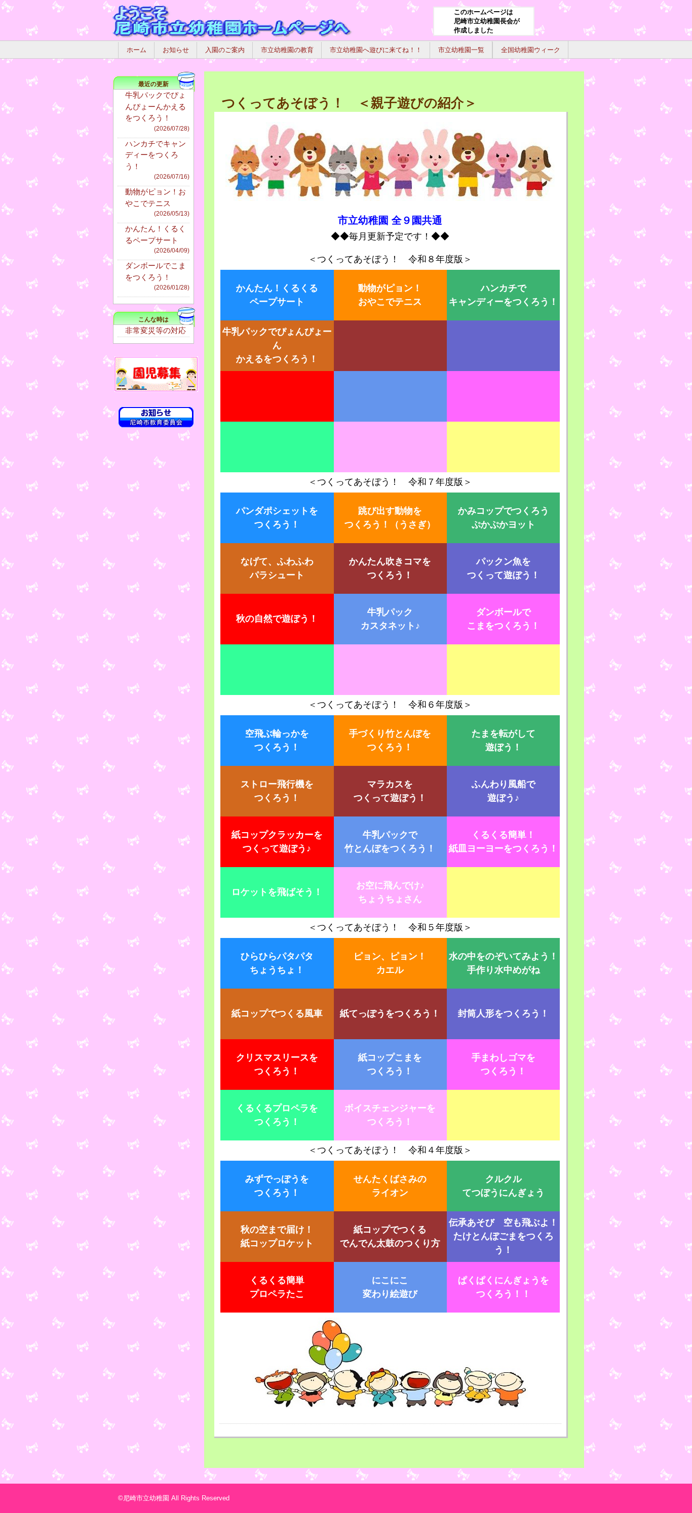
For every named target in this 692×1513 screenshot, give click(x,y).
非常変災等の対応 (155, 330)
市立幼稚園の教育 (287, 50)
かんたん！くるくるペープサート (157, 239)
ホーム (136, 50)
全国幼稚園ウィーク (530, 50)
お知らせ (176, 50)
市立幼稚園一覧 (461, 50)
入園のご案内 (225, 50)
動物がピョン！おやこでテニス (157, 202)
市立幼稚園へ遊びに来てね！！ (376, 50)
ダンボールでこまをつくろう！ (157, 276)
